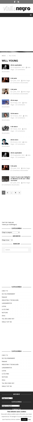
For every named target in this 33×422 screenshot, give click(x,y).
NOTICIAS (5, 312)
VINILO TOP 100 (7, 322)
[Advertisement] (16, 34)
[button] (30, 14)
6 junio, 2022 (16, 168)
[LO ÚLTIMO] (5, 66)
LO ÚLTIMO (5, 309)
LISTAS (4, 306)
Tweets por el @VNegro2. (9, 224)
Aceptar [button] (24, 419)
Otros (3, 315)
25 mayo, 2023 (16, 103)
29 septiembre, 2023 (18, 67)
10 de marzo (14, 113)
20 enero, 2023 (16, 142)
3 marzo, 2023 (16, 129)
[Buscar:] (16, 249)
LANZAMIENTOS (7, 303)
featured (4, 297)
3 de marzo (14, 126)
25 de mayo (14, 100)
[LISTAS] (5, 179)
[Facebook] (14, 2)
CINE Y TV (5, 291)
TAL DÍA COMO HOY (8, 319)
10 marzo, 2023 (17, 116)
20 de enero (14, 140)
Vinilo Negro (26, 80)
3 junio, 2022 (16, 183)
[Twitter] (18, 2)
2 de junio (14, 89)
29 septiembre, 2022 (18, 155)
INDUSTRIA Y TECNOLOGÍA (10, 300)
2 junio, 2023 (16, 91)
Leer (29, 419)
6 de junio (14, 78)
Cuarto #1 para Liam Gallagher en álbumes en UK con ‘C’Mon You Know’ (20, 178)
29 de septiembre (16, 65)
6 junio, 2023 (16, 80)
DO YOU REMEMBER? (8, 294)
